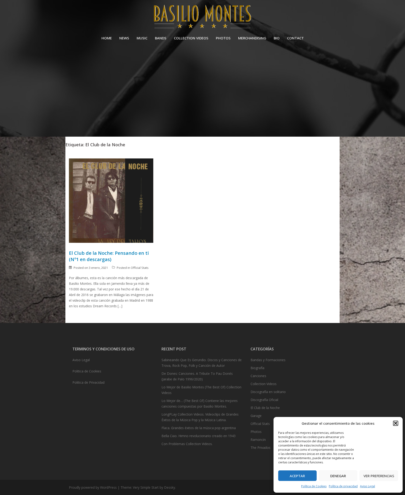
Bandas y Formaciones (268, 360)
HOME (106, 38)
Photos (256, 431)
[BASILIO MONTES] (202, 17)
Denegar (338, 475)
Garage (256, 415)
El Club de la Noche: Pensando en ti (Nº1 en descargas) (109, 256)
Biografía (257, 368)
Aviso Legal (367, 486)
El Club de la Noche (265, 407)
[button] (395, 423)
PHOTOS (223, 38)
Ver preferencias (379, 475)
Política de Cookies (313, 486)
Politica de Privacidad (88, 382)
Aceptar (297, 475)
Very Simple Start (146, 487)
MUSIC (142, 38)
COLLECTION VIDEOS (191, 38)
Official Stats (140, 268)
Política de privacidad (343, 486)
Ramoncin (258, 439)
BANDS (160, 38)
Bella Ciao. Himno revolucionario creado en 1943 (198, 436)
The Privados (260, 447)
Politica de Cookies (86, 371)
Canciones (258, 376)
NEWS (124, 38)
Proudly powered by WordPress (93, 487)
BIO (277, 38)
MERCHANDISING (252, 38)
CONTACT (295, 38)
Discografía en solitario (268, 392)
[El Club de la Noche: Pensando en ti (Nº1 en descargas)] (111, 200)
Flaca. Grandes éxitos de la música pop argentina (198, 428)
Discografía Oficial (264, 400)
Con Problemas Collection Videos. (187, 444)
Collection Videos (264, 384)
